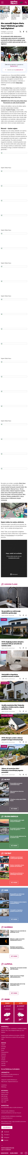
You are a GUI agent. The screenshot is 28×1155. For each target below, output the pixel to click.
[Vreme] (21, 2)
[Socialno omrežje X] (20, 615)
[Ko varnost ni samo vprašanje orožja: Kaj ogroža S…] (4, 830)
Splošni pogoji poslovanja (7, 1147)
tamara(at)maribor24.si (7, 1112)
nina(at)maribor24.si (6, 1123)
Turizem (3, 1059)
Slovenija (3, 1046)
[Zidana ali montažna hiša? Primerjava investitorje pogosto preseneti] (14, 754)
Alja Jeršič (3, 1102)
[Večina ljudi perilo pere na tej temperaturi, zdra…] (4, 986)
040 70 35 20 (17, 1112)
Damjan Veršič (5, 1092)
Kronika (3, 1048)
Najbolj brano (14, 1153)
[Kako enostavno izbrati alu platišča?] (4, 794)
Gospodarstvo (4, 1052)
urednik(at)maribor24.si (7, 1076)
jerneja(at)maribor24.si (6, 1118)
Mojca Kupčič (4, 1094)
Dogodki (3, 1065)
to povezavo (10, 535)
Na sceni (3, 1056)
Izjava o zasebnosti (6, 1149)
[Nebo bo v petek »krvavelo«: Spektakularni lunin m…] (4, 941)
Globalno (3, 1054)
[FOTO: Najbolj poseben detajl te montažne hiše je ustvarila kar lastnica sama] (14, 628)
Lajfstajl (3, 1058)
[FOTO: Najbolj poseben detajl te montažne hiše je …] (4, 904)
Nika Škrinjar (4, 1096)
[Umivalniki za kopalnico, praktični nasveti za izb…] (4, 912)
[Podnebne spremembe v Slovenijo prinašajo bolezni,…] (4, 949)
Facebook (6, 1131)
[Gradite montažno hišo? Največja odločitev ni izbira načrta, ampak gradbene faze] (14, 691)
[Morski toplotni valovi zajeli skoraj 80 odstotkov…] (4, 822)
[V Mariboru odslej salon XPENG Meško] (4, 802)
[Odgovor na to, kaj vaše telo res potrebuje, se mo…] (4, 933)
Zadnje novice (4, 1153)
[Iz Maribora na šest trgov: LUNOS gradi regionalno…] (4, 859)
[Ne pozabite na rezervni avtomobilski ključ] (4, 785)
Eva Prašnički (4, 1098)
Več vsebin (14, 808)
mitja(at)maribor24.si (13, 1081)
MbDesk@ (3, 1087)
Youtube (6, 1140)
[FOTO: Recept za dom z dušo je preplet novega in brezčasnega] (14, 724)
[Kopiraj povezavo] (25, 615)
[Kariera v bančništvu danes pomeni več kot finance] (4, 867)
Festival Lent (4, 1061)
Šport (2, 1050)
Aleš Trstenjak (4, 1100)
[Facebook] (23, 615)
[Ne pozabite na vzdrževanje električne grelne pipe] (14, 597)
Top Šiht (3, 1063)
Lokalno (3, 1044)
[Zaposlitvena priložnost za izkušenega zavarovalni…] (4, 875)
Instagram (6, 1137)
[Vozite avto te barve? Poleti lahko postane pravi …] (4, 978)
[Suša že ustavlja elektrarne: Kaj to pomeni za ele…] (4, 838)
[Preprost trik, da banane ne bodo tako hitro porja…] (4, 970)
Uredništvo (4, 1085)
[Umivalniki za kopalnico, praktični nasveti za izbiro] (14, 660)
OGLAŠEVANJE (7, 1127)
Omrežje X (6, 1134)
